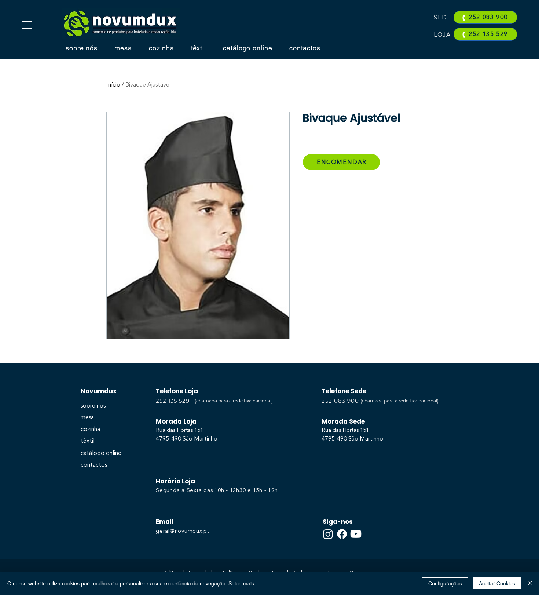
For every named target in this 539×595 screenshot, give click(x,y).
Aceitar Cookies (497, 583)
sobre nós (93, 406)
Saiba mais (241, 583)
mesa (87, 418)
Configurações (445, 583)
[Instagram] (328, 534)
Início (113, 85)
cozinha (90, 429)
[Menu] (27, 25)
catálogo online (101, 453)
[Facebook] (342, 534)
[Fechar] (530, 583)
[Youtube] (355, 534)
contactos (94, 465)
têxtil (88, 441)
